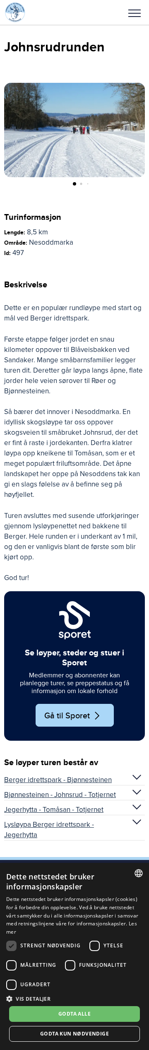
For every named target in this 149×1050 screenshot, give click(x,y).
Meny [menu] (134, 12)
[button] (134, 12)
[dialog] (74, 956)
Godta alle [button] (74, 1013)
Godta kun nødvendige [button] (74, 1033)
